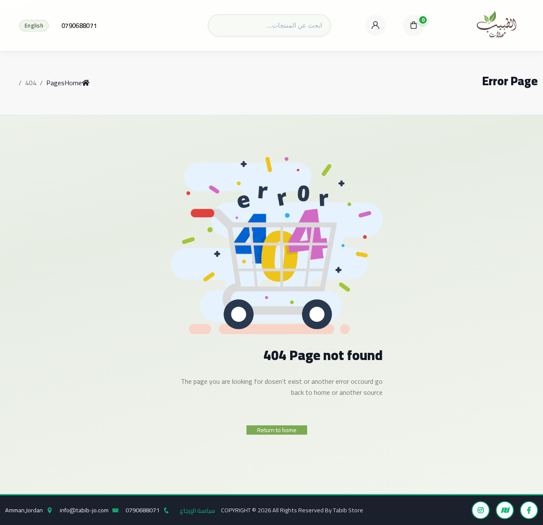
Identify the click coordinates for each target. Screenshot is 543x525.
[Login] (375, 25)
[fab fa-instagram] (481, 510)
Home (73, 82)
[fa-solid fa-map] (505, 510)
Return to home (277, 430)
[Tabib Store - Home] (496, 25)
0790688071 (79, 26)
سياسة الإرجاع (197, 510)
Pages (55, 82)
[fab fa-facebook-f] (529, 510)
